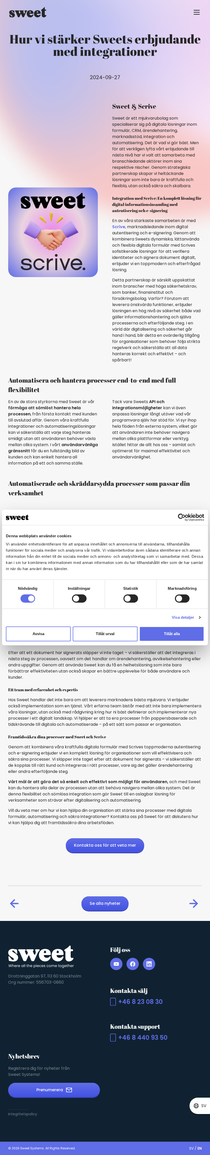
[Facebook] (133, 964)
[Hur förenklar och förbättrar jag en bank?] (15, 903)
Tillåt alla (172, 634)
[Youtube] (116, 964)
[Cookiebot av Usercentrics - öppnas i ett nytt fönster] (181, 517)
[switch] (79, 598)
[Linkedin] (149, 964)
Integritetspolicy (22, 1114)
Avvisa (38, 634)
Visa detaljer (183, 617)
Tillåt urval (105, 634)
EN (199, 1148)
